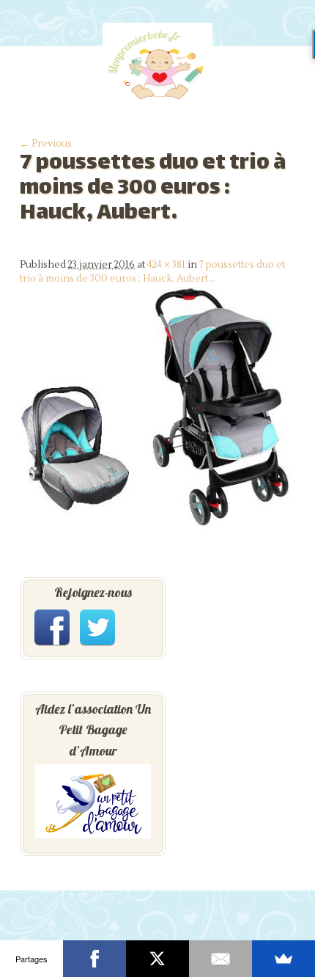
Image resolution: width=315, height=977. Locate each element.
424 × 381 (166, 265)
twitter (97, 627)
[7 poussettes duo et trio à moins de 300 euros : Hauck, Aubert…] (157, 531)
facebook (52, 627)
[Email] (220, 958)
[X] (157, 958)
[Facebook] (94, 958)
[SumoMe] (283, 958)
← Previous (46, 144)
